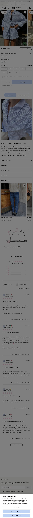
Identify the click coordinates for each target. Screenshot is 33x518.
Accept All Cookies (16, 515)
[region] (16, 506)
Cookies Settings (16, 507)
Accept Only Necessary (16, 511)
